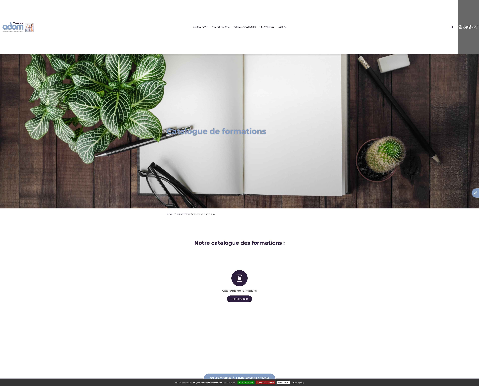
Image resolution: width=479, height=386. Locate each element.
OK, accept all (246, 382)
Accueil (170, 214)
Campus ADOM (200, 27)
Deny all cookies (266, 382)
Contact (283, 27)
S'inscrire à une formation (239, 378)
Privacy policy (298, 382)
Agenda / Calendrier (245, 27)
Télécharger (239, 299)
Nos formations (220, 27)
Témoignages (267, 27)
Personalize (283, 382)
